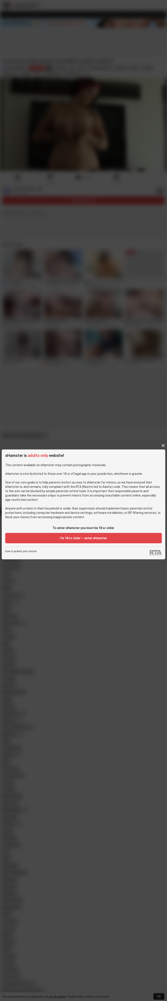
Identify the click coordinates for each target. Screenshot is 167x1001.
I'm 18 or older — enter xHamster (83, 538)
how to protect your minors (21, 551)
